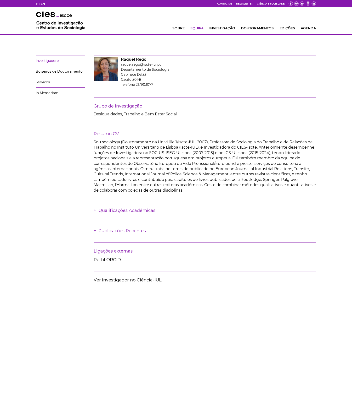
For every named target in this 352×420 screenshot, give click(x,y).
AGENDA (308, 28)
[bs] (296, 3)
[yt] (302, 3)
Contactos (224, 3)
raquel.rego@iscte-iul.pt (141, 64)
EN (43, 3)
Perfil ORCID (107, 259)
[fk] (308, 3)
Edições (287, 28)
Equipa (197, 28)
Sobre (178, 28)
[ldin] (314, 3)
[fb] (291, 3)
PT (38, 3)
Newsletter (244, 3)
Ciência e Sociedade (271, 3)
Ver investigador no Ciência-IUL (128, 280)
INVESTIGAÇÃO (222, 28)
